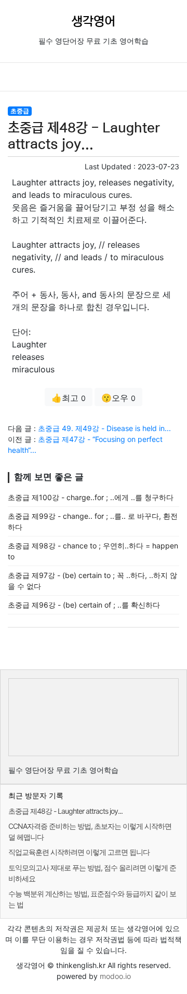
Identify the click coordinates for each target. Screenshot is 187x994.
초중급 (19, 111)
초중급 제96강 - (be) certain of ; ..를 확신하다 (84, 604)
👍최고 (68, 398)
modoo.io (115, 976)
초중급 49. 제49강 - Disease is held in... (104, 428)
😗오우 (118, 398)
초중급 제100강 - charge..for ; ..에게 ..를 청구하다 (90, 497)
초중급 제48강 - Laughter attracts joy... (65, 811)
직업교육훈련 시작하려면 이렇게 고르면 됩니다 (79, 852)
